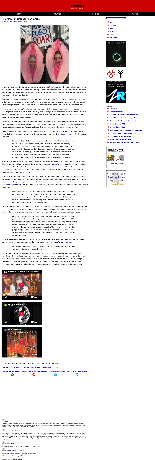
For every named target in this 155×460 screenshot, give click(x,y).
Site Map (20, 459)
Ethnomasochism (116, 111)
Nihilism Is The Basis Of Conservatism (124, 121)
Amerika (15, 459)
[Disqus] (45, 397)
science (95, 14)
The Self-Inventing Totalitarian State (123, 133)
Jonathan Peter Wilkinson (11, 21)
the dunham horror (50, 367)
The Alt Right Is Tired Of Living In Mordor (125, 118)
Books (112, 28)
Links (112, 34)
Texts (112, 31)
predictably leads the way (11, 184)
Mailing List (114, 37)
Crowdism (113, 108)
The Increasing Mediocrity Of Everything (124, 115)
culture (134, 14)
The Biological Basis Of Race (120, 136)
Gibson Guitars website (68, 134)
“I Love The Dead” (57, 164)
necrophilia (31, 367)
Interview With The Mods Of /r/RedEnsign (73, 371)
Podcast (113, 25)
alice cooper (11, 367)
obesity (39, 367)
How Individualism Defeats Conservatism (125, 142)
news (19, 14)
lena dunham (21, 367)
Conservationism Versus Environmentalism (126, 130)
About (112, 22)
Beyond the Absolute (117, 127)
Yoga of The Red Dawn (61, 242)
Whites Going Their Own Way (120, 139)
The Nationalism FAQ (117, 124)
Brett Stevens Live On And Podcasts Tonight (31, 371)
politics (57, 14)
